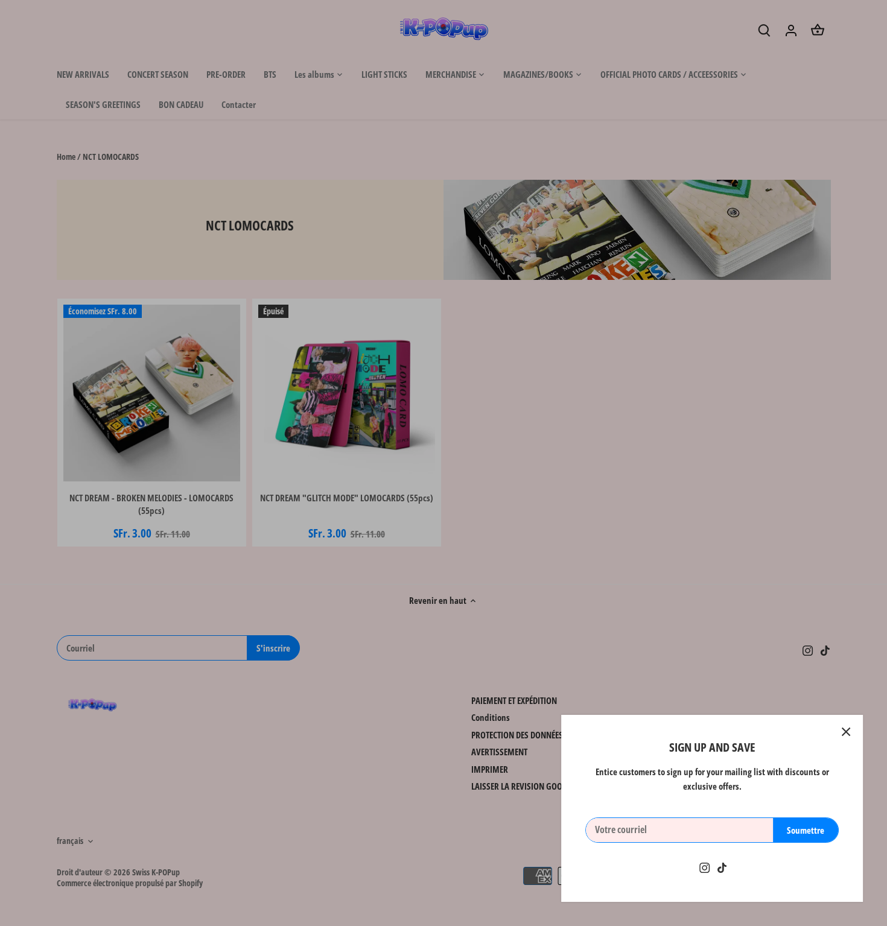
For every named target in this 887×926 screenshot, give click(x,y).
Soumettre (805, 830)
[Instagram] (704, 867)
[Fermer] (846, 731)
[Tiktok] (722, 867)
